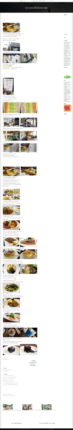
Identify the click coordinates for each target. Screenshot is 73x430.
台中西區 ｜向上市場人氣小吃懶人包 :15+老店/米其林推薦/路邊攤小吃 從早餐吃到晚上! (67, 82)
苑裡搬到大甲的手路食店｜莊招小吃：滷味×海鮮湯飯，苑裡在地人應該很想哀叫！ (67, 43)
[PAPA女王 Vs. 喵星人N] (23, 1)
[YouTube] (52, 429)
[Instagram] (51, 429)
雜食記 (38, 6)
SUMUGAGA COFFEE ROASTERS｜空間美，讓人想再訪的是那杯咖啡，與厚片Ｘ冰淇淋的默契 (67, 58)
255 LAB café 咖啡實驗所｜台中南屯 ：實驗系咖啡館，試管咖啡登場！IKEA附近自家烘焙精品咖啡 (67, 48)
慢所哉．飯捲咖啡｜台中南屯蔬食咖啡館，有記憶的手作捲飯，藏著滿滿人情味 (67, 56)
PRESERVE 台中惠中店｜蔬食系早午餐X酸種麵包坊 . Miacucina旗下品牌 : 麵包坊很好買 (67, 87)
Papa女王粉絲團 (65, 34)
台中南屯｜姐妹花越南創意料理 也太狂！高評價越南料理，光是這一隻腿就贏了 (67, 51)
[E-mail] (49, 429)
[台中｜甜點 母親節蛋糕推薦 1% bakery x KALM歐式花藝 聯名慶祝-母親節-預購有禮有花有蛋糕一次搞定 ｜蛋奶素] (12, 407)
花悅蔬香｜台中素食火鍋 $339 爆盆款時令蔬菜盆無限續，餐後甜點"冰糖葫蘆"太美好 (67, 94)
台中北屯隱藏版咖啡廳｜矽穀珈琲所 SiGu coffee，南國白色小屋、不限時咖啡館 (67, 62)
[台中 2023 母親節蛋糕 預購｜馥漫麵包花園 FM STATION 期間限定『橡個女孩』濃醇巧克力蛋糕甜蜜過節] (31, 407)
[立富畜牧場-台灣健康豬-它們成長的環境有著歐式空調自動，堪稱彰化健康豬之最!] (51, 407)
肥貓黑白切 (65, 37)
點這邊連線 (34, 365)
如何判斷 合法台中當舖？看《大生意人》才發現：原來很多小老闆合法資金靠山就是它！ (67, 60)
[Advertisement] (32, 18)
